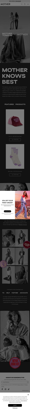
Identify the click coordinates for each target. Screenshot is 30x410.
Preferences (15, 408)
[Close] (28, 394)
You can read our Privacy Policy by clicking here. (18, 401)
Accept (15, 405)
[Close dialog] (28, 192)
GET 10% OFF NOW (7, 211)
